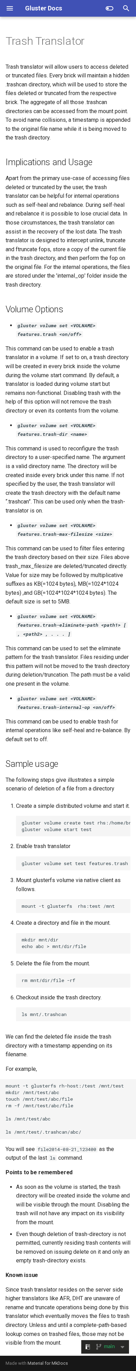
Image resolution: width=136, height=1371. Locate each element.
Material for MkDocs (48, 1363)
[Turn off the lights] (109, 8)
